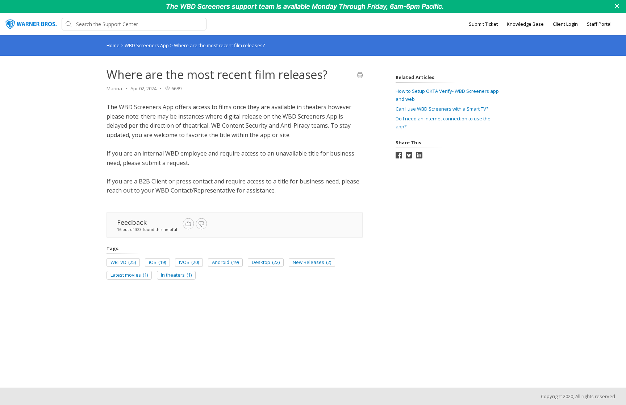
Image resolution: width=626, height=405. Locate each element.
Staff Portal (599, 24)
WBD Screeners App (147, 45)
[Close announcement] (616, 7)
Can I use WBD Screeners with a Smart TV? (442, 109)
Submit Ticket (483, 24)
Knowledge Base (525, 24)
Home (113, 45)
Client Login (565, 24)
